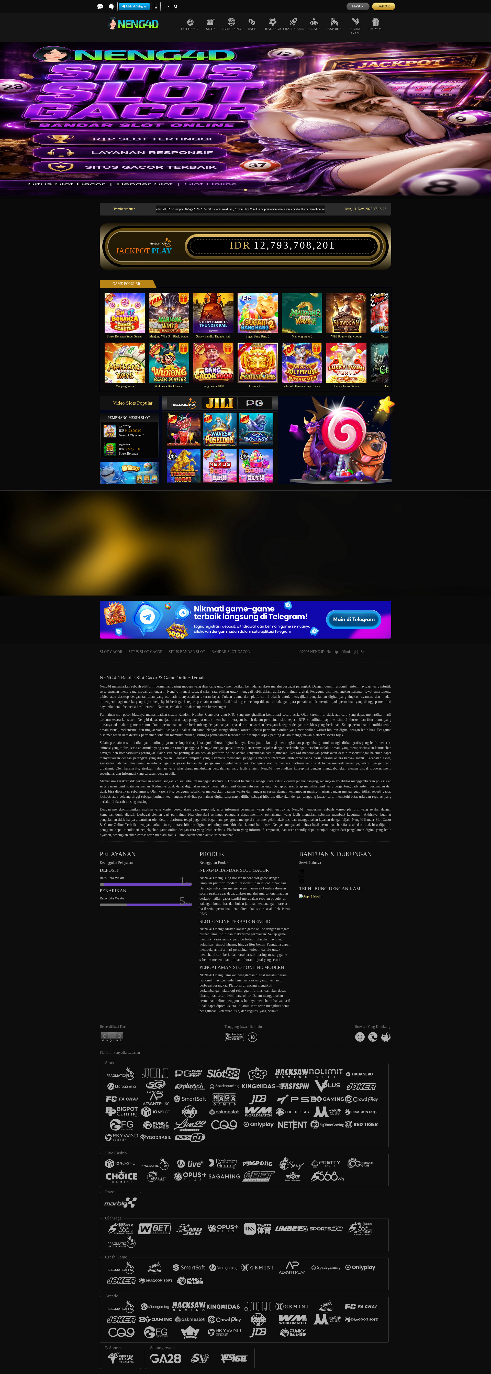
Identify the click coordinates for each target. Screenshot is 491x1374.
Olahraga (272, 29)
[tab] (184, 403)
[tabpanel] (245, 119)
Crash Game (293, 29)
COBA (187, 424)
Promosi (376, 29)
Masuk (358, 6)
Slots (211, 29)
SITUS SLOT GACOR (145, 652)
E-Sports (334, 29)
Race (252, 29)
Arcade (313, 29)
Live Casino (231, 29)
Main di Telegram (136, 6)
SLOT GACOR (111, 652)
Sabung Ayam (355, 31)
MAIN (128, 313)
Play (162, 251)
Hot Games (190, 29)
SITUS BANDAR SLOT (187, 652)
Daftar (383, 6)
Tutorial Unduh (446, 552)
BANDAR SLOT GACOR (230, 652)
